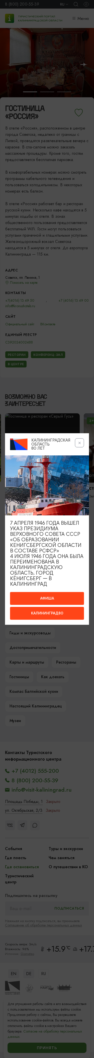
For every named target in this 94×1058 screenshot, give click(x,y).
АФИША (47, 598)
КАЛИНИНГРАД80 (47, 613)
